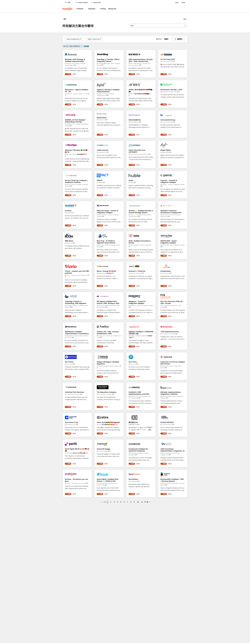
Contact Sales (97, 2)
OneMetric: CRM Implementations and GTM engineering (139, 393)
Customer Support (83, 2)
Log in (177, 2)
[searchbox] (158, 26)
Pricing (103, 9)
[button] (186, 19)
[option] (73, 39)
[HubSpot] (67, 8)
